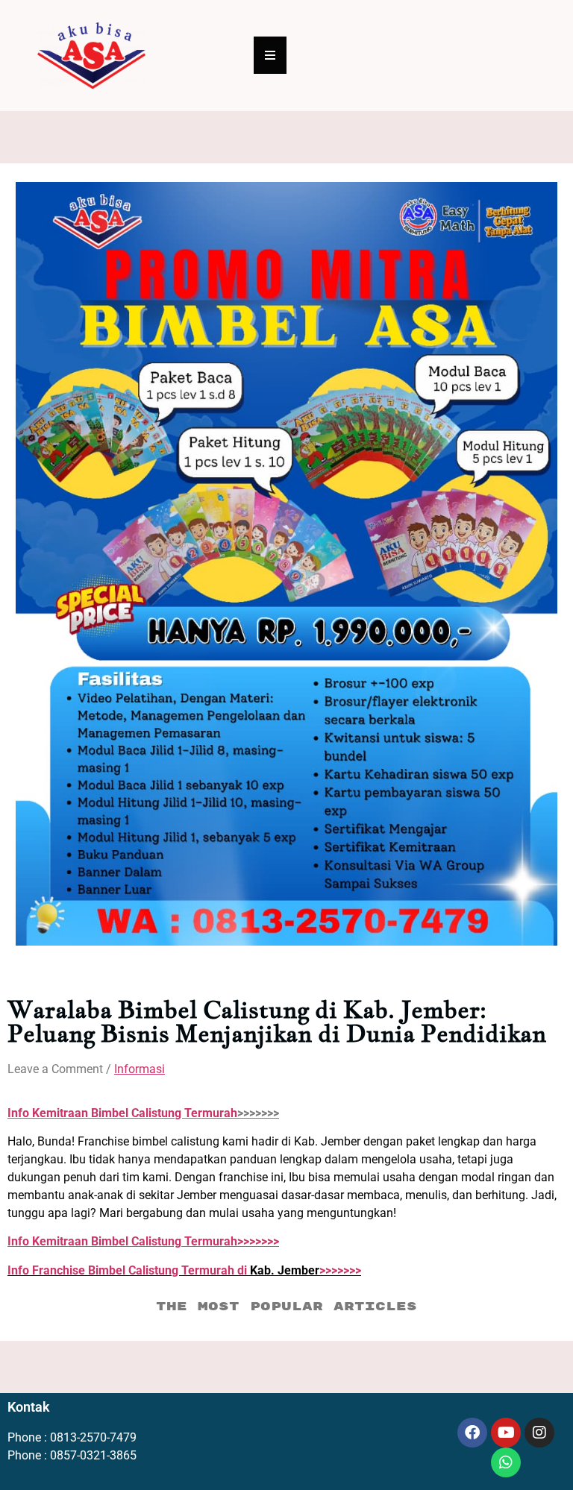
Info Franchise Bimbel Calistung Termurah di (128, 1270)
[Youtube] (506, 1432)
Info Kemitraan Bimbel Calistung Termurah (122, 1113)
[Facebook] (472, 1432)
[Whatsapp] (506, 1462)
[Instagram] (539, 1432)
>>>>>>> (143, 1241)
